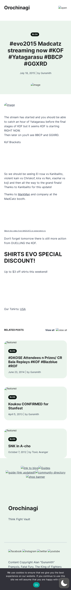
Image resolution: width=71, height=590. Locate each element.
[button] (64, 583)
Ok (36, 584)
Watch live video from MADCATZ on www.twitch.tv (25, 231)
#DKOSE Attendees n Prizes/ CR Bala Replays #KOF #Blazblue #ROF (35, 362)
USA (23, 309)
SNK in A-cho (19, 446)
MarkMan (24, 194)
